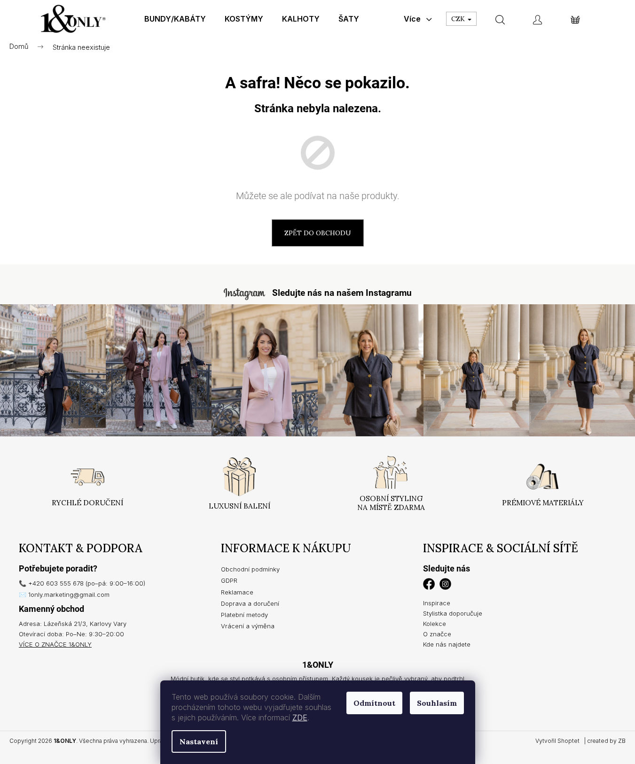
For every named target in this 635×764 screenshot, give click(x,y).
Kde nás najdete (446, 644)
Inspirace (436, 603)
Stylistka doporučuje (452, 613)
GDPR (229, 580)
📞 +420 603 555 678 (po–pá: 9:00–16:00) (82, 583)
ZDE (299, 717)
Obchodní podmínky (250, 569)
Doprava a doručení (250, 603)
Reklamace (237, 592)
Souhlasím (437, 703)
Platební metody (244, 614)
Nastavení (199, 741)
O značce (437, 634)
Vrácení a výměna (247, 626)
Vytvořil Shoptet (557, 740)
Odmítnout (374, 703)
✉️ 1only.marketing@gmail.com (64, 594)
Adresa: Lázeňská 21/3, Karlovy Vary (72, 623)
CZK (459, 19)
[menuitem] (175, 19)
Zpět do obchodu (317, 233)
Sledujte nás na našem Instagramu (342, 292)
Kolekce (434, 623)
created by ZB (606, 740)
